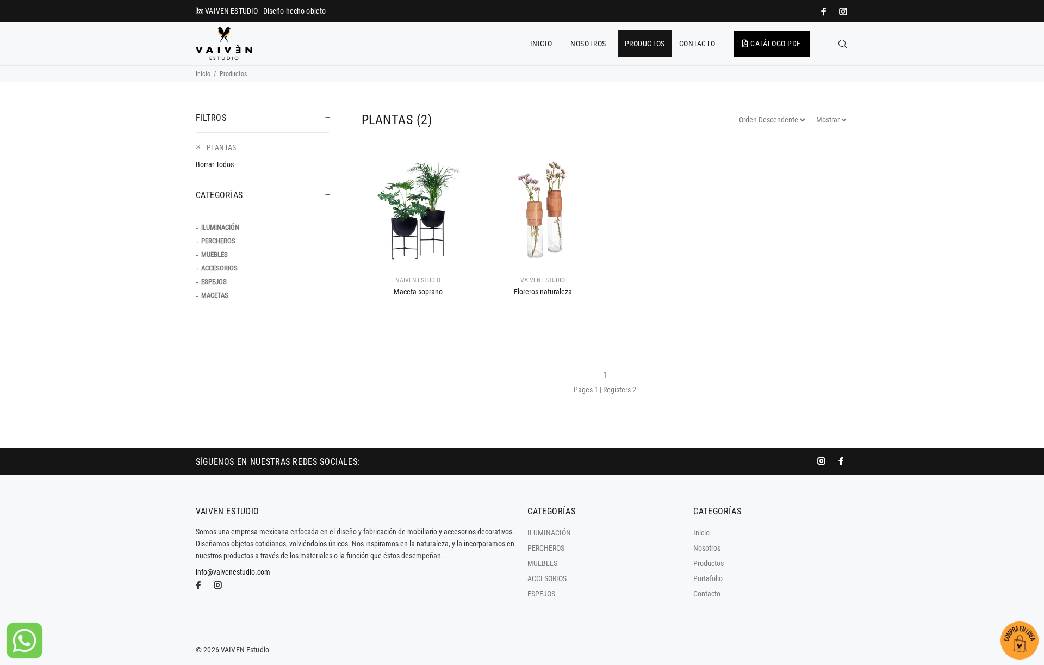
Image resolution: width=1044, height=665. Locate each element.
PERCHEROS (218, 241)
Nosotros (706, 548)
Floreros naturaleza (543, 291)
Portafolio (708, 578)
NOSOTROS (588, 43)
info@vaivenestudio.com (233, 572)
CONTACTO (697, 43)
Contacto (706, 593)
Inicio (203, 74)
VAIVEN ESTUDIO (418, 280)
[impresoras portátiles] (825, 11)
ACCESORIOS (219, 268)
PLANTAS (221, 147)
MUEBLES (214, 254)
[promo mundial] (842, 11)
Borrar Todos (215, 164)
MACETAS (214, 295)
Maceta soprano (418, 291)
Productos (708, 563)
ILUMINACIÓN (220, 227)
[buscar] (842, 44)
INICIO (541, 43)
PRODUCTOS (645, 43)
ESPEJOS (214, 282)
